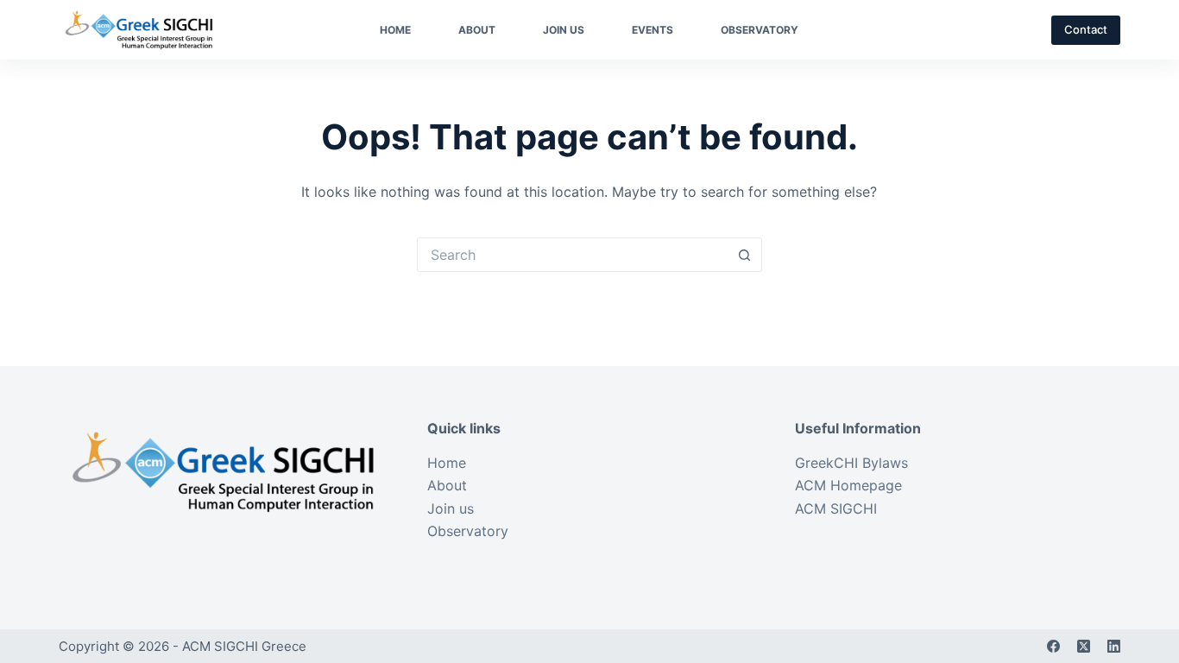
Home (395, 29)
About (476, 29)
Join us (563, 29)
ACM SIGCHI (836, 508)
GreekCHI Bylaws (851, 462)
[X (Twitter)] (1083, 646)
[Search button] (745, 254)
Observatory (759, 29)
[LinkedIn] (1113, 646)
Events (652, 29)
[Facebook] (1053, 646)
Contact (1085, 29)
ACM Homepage (848, 485)
